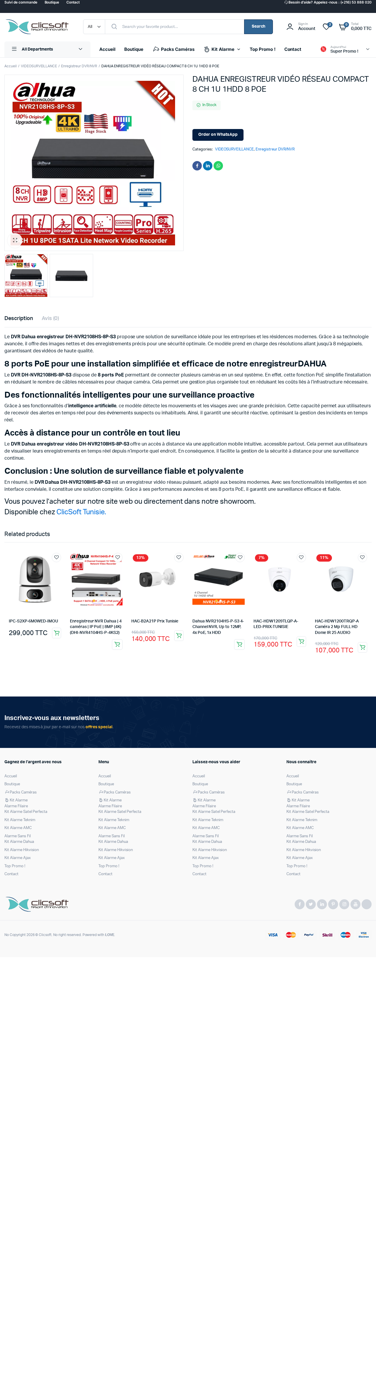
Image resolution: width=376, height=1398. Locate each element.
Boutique (133, 49)
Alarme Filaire (16, 806)
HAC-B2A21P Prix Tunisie (154, 621)
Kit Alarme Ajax (17, 858)
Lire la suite (117, 644)
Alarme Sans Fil (17, 836)
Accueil (107, 49)
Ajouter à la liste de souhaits (56, 557)
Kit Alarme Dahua (19, 842)
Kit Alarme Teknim (19, 820)
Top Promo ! (263, 49)
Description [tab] (18, 318)
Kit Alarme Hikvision (21, 850)
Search (259, 26)
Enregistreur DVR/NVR (79, 66)
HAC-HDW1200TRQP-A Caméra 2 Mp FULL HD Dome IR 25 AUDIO (337, 627)
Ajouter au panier (56, 633)
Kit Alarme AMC (18, 828)
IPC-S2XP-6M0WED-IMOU (33, 621)
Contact (293, 49)
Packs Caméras (178, 49)
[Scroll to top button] (362, 1384)
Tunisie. (94, 512)
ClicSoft (68, 512)
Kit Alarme (223, 49)
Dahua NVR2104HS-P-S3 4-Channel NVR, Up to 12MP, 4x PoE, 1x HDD (218, 627)
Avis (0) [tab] (50, 318)
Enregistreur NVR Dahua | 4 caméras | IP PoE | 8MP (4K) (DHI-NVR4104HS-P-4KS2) (95, 627)
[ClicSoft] (37, 26)
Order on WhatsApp (218, 135)
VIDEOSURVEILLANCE (39, 66)
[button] (15, 240)
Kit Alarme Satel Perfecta (25, 812)
